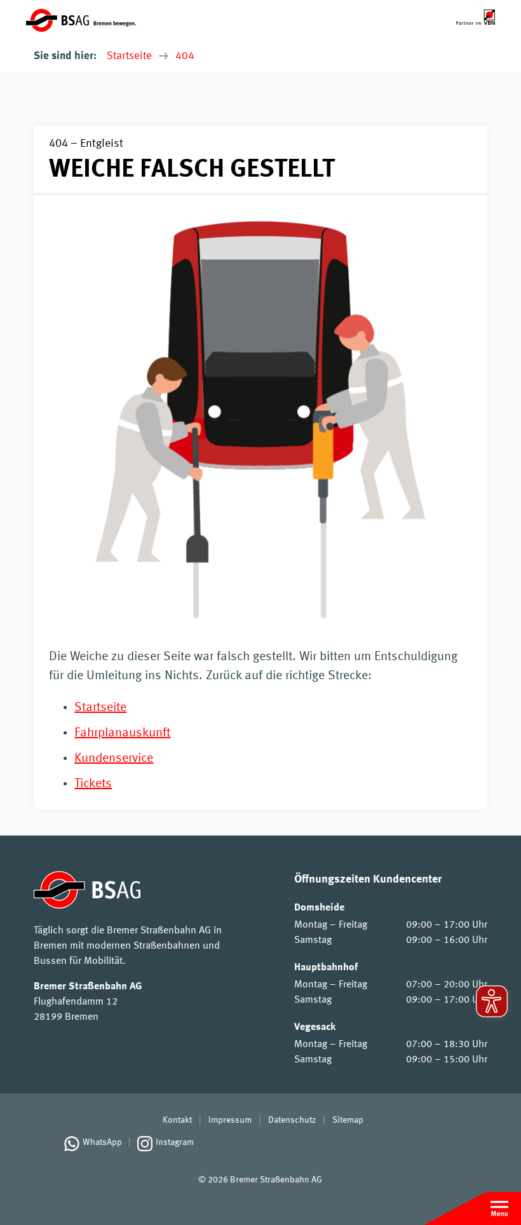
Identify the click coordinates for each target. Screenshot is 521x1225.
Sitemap (347, 1120)
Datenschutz (292, 1120)
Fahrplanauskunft (122, 733)
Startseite (129, 56)
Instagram (175, 1142)
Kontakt (177, 1120)
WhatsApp (102, 1142)
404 (184, 56)
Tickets (93, 784)
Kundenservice (113, 758)
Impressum (230, 1120)
